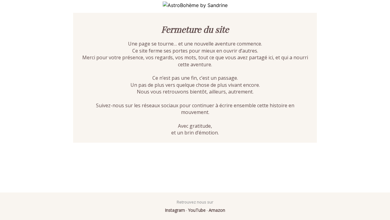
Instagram (175, 210)
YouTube (197, 210)
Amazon (217, 210)
